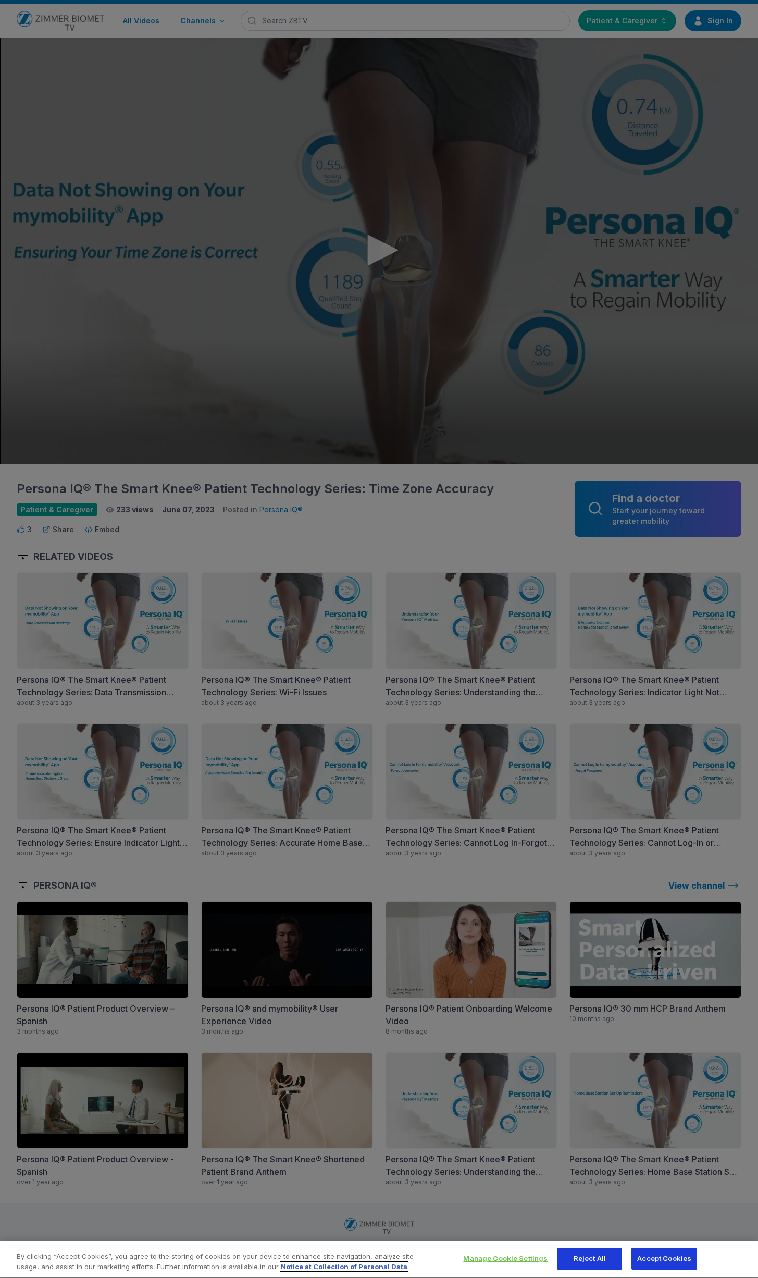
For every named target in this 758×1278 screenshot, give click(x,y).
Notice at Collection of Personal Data (344, 1266)
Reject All (590, 1258)
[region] (379, 1259)
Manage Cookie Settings (505, 1258)
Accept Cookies (664, 1258)
